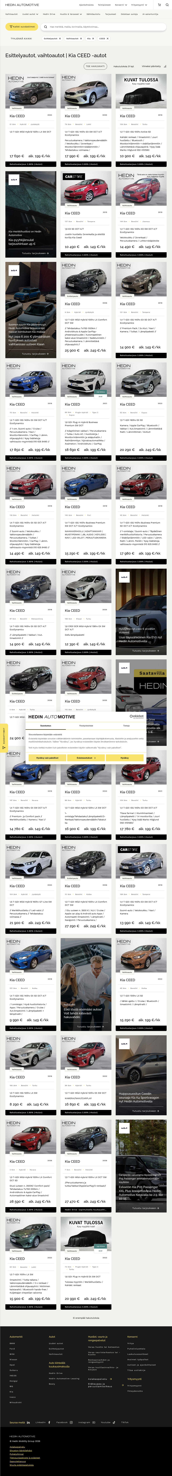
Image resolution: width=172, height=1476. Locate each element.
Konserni (119, 5)
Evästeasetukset (84, 758)
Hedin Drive (49, 14)
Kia (89, 38)
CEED (102, 38)
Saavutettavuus (18, 1461)
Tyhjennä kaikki (21, 38)
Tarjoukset (110, 14)
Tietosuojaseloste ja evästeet (25, 1458)
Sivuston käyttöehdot (21, 1450)
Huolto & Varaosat (69, 14)
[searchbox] (106, 27)
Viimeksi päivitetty (151, 66)
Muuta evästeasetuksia (22, 1465)
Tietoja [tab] (126, 726)
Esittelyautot (50, 38)
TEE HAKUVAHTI (95, 66)
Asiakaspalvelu (97, 1379)
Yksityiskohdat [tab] (86, 726)
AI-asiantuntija (150, 14)
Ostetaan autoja (129, 14)
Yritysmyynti (137, 5)
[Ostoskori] (159, 4)
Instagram (84, 1422)
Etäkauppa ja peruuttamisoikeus (100, 1385)
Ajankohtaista (86, 5)
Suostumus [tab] (45, 726)
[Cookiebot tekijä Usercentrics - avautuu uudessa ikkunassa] (132, 717)
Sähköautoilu (93, 14)
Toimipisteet (104, 5)
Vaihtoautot (11, 14)
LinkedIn (41, 1422)
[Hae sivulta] (167, 5)
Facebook (62, 1422)
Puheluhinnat (17, 1454)
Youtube (105, 1422)
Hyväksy (125, 758)
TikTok (125, 1422)
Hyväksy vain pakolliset (47, 758)
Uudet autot (28, 14)
